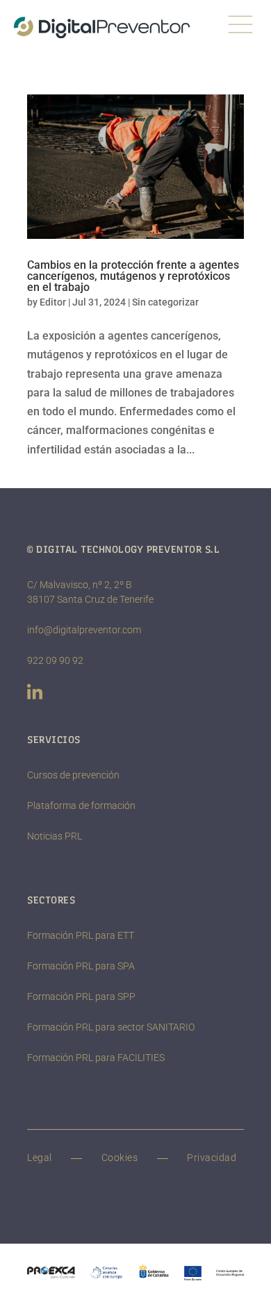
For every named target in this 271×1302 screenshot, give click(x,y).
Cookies (119, 1157)
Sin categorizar (165, 302)
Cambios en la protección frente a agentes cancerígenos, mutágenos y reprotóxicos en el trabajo (133, 276)
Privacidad (211, 1157)
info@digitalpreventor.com (84, 629)
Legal (39, 1157)
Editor (53, 302)
